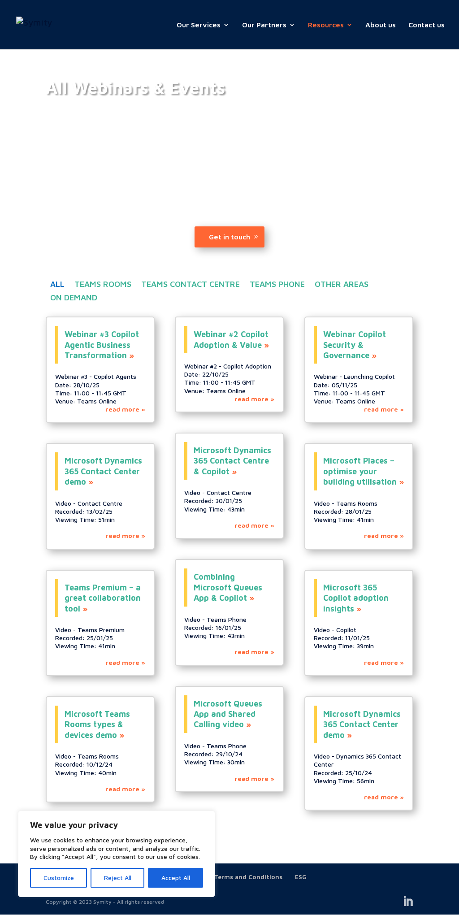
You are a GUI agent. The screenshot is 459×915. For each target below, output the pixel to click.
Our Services (199, 25)
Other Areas (341, 285)
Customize (58, 877)
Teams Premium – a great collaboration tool (103, 598)
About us (380, 25)
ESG (301, 876)
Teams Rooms (102, 285)
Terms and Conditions (248, 876)
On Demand (73, 298)
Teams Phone (277, 285)
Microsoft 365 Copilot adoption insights (356, 598)
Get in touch (229, 237)
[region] (116, 854)
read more (122, 409)
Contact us (426, 25)
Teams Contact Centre (190, 285)
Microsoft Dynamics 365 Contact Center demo (103, 471)
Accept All (175, 877)
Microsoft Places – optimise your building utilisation (360, 471)
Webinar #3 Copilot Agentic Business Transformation (102, 345)
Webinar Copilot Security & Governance (354, 345)
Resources (326, 25)
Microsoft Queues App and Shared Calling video (228, 714)
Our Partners (264, 25)
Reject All (117, 877)
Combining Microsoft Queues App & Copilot (228, 587)
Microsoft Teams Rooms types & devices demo (97, 724)
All (57, 285)
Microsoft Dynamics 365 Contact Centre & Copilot (232, 461)
